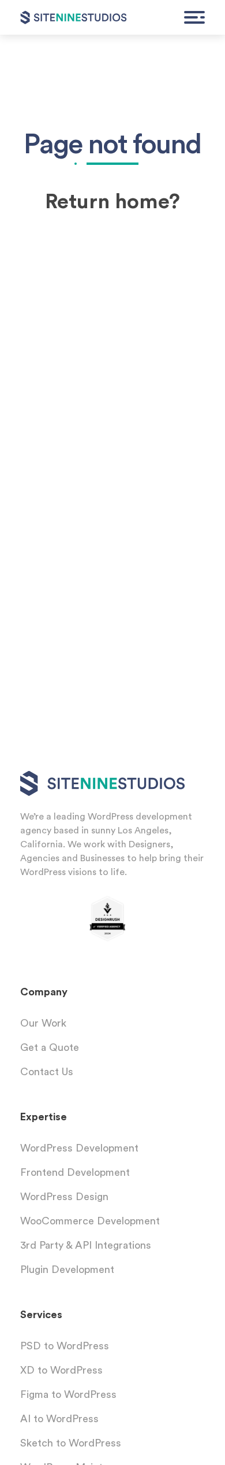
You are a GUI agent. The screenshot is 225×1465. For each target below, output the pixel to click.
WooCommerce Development (90, 1221)
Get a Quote (49, 1047)
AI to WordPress (59, 1419)
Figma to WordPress (68, 1394)
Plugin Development (67, 1269)
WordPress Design (64, 1196)
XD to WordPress (61, 1370)
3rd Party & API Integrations (85, 1245)
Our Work (43, 1023)
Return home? (112, 201)
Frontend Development (75, 1172)
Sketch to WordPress (70, 1443)
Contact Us (46, 1072)
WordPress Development (79, 1148)
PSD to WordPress (64, 1346)
